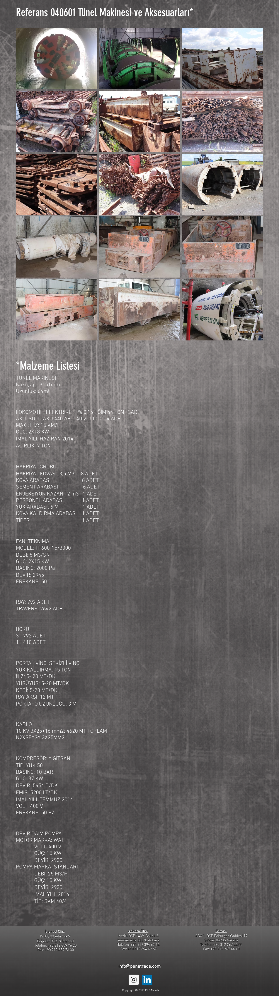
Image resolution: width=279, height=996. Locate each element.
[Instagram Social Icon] (134, 980)
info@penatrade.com (139, 966)
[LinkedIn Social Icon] (147, 980)
